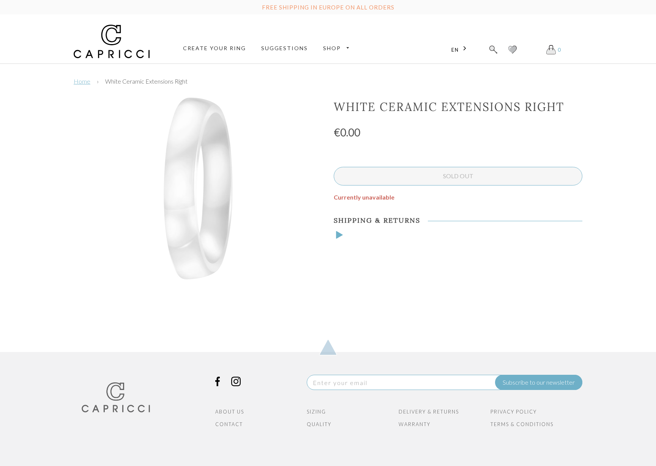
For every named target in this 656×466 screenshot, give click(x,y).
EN (455, 50)
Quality (319, 424)
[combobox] (461, 50)
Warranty (414, 424)
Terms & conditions (522, 424)
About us (229, 412)
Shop (333, 48)
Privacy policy (513, 412)
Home (82, 81)
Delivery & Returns (429, 412)
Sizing (316, 412)
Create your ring (214, 48)
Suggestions (284, 48)
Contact (229, 424)
